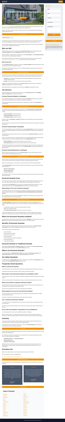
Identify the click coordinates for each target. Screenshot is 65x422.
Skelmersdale (25, 396)
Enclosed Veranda (6, 26)
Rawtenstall (4, 356)
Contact (60, 1)
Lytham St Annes (26, 401)
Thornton (24, 404)
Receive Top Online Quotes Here (23, 72)
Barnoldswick (5, 415)
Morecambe (25, 415)
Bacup (21, 356)
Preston (24, 393)
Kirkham (24, 398)
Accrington (8, 356)
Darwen (4, 400)
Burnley (4, 403)
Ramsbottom (12, 356)
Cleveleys (25, 410)
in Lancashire (11, 59)
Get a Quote (22, 17)
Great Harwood (5, 401)
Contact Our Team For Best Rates (23, 106)
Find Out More (23, 328)
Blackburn (5, 404)
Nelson (4, 406)
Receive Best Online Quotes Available (23, 199)
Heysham (25, 413)
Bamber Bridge (5, 412)
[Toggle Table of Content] (11, 38)
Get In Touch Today (23, 34)
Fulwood (24, 395)
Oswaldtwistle (17, 356)
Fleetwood (25, 412)
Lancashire (25, 407)
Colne (4, 409)
